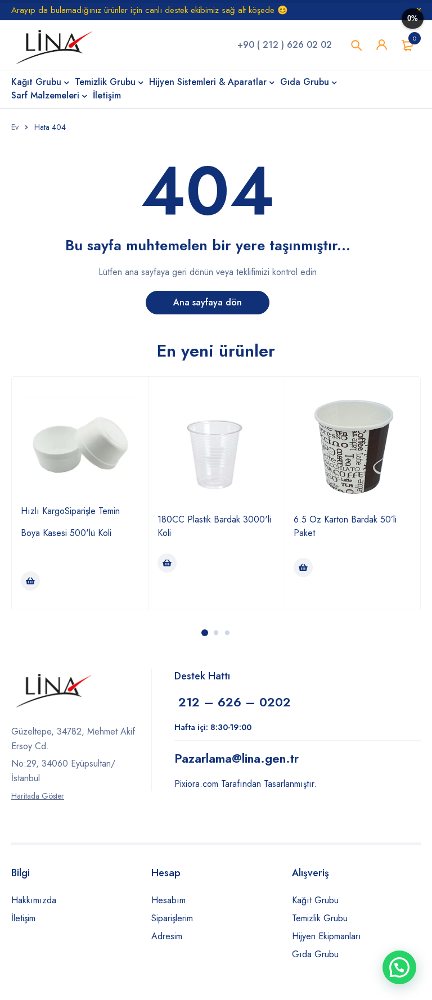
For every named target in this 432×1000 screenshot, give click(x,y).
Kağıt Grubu (315, 900)
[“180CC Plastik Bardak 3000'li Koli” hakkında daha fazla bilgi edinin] (167, 563)
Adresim (166, 936)
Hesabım (168, 900)
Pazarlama (236, 758)
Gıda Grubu (315, 954)
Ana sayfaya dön (207, 302)
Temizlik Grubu (320, 918)
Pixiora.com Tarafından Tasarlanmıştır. (245, 783)
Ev (15, 127)
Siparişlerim (172, 918)
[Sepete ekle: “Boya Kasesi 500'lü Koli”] (30, 581)
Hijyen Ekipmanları (326, 936)
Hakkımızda (33, 900)
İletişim (23, 918)
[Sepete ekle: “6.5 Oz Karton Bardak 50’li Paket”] (303, 567)
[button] (399, 967)
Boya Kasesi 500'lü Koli (66, 532)
